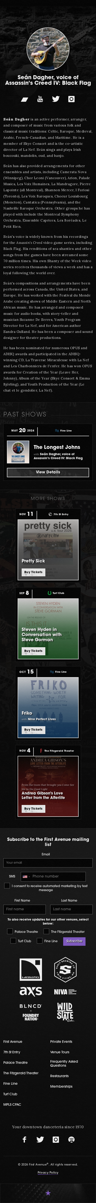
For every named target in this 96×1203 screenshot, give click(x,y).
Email (46, 854)
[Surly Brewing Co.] (65, 970)
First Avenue (12, 1042)
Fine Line (51, 941)
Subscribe (74, 941)
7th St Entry (11, 1052)
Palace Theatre (26, 932)
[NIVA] (65, 991)
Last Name (69, 900)
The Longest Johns (57, 447)
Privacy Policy (48, 1173)
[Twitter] (55, 99)
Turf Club (24, 941)
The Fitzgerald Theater (67, 932)
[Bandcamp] (24, 99)
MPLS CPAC (12, 1105)
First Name (22, 900)
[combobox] (26, 876)
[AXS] (31, 992)
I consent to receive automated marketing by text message (49, 888)
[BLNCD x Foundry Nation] (31, 1012)
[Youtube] (40, 99)
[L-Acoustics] (31, 969)
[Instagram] (71, 99)
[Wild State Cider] (65, 1012)
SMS (12, 876)
